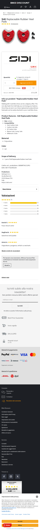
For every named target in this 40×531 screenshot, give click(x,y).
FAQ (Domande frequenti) (9, 446)
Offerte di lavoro (6, 433)
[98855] (20, 38)
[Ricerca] (21, 7)
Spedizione (5, 427)
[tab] (20, 189)
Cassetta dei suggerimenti (9, 449)
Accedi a (7, 265)
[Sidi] (20, 59)
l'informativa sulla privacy (23, 311)
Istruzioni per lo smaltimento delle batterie (13, 451)
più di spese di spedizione (29, 70)
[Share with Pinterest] (36, 92)
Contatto (4, 443)
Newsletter (5, 459)
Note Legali (5, 417)
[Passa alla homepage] (20, 3)
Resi (3, 457)
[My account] (30, 7)
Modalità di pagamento (8, 430)
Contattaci (9, 397)
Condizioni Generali (7, 412)
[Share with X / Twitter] (34, 92)
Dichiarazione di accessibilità (9, 422)
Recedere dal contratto (13, 401)
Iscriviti (20, 306)
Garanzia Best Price (7, 454)
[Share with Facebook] (32, 92)
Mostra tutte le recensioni (11, 251)
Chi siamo (4, 425)
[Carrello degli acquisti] (35, 7)
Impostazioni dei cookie (8, 419)
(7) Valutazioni (14, 23)
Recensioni (5, 462)
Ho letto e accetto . (18, 311)
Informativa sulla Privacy (8, 414)
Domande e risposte (9, 392)
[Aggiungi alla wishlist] (33, 88)
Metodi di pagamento (9, 350)
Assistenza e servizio (7, 464)
